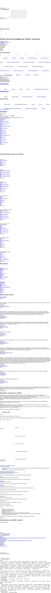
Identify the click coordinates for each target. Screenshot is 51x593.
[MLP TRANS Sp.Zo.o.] (4, 524)
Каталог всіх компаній (4, 522)
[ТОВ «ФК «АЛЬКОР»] (19, 524)
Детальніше (2, 485)
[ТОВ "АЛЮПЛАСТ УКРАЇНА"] (4, 529)
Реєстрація (2, 517)
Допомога (5, 533)
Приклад (1, 476)
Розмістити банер (19, 540)
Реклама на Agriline (3, 540)
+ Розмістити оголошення (4, 466)
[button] (25, 23)
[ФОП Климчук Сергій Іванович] (11, 524)
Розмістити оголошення (4, 80)
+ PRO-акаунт (11, 471)
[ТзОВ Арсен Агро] (42, 529)
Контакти (8, 533)
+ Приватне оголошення (4, 471)
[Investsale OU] (34, 524)
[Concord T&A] (11, 529)
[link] (25, 76)
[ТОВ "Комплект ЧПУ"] (27, 529)
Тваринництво (4, 91)
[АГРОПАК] (34, 529)
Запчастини (3, 111)
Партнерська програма (27, 540)
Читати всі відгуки (3, 296)
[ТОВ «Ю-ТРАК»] (27, 524)
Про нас (1, 533)
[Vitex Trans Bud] (19, 529)
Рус (2, 536)
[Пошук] (19, 14)
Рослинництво (4, 83)
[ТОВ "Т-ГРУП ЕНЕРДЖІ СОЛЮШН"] (42, 524)
